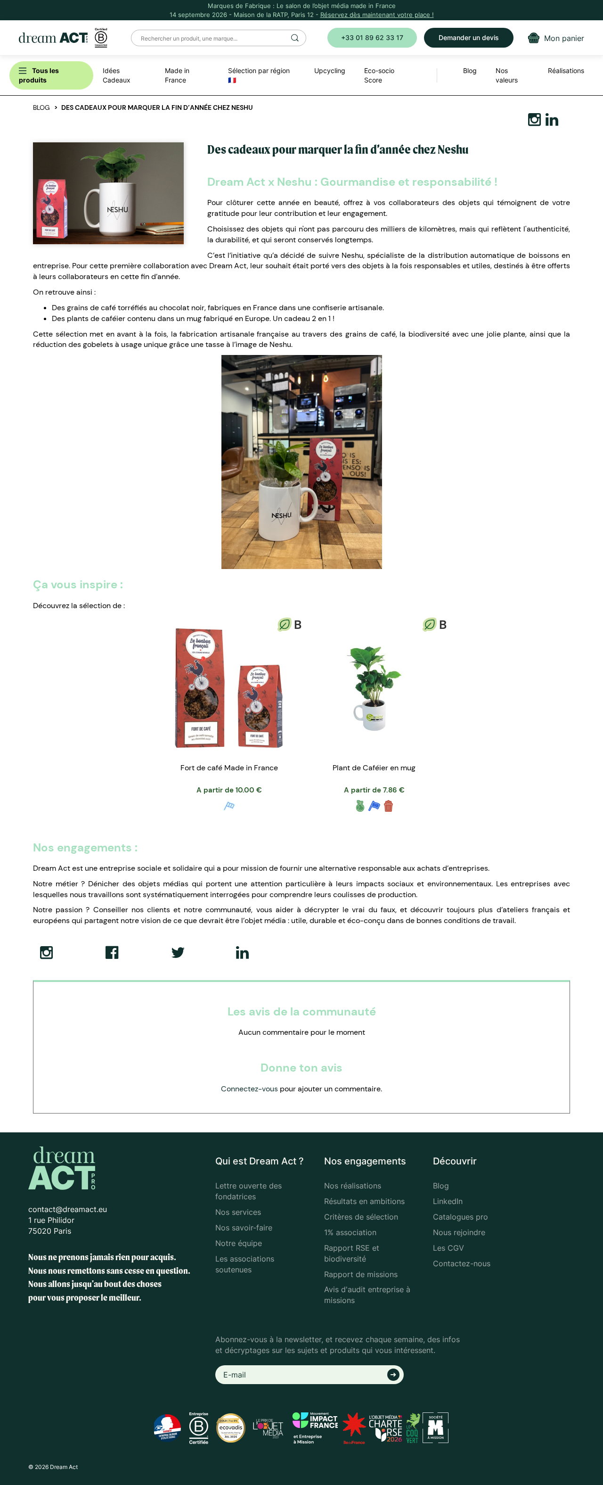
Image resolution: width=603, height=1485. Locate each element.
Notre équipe (238, 1243)
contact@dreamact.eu (67, 1209)
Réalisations (566, 70)
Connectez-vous (249, 1089)
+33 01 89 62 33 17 (372, 37)
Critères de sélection (361, 1216)
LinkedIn (448, 1201)
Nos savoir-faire (243, 1227)
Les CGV (448, 1248)
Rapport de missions (361, 1274)
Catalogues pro (460, 1216)
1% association (350, 1232)
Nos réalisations (352, 1185)
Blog (41, 107)
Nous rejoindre (459, 1232)
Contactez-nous (461, 1263)
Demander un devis (469, 37)
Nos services (238, 1212)
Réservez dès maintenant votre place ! (377, 14)
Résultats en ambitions (364, 1201)
